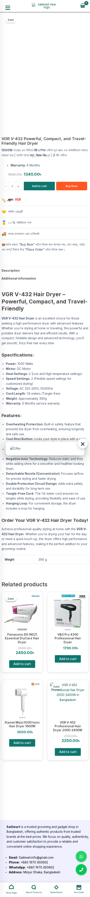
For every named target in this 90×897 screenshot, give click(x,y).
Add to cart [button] (22, 664)
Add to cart (39, 186)
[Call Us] (81, 869)
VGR (18, 199)
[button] (7, 7)
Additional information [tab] (19, 278)
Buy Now (72, 186)
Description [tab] (11, 270)
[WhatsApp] (81, 856)
